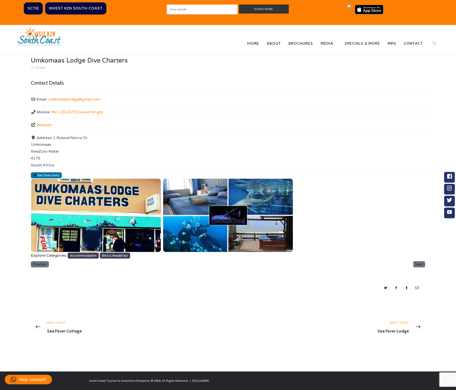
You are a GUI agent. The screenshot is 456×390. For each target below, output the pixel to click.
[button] (28, 379)
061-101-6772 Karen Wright (77, 112)
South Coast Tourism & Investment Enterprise (119, 380)
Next (419, 264)
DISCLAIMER (200, 380)
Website (44, 124)
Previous (40, 264)
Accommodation (83, 255)
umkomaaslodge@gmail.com (74, 99)
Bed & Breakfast (115, 255)
